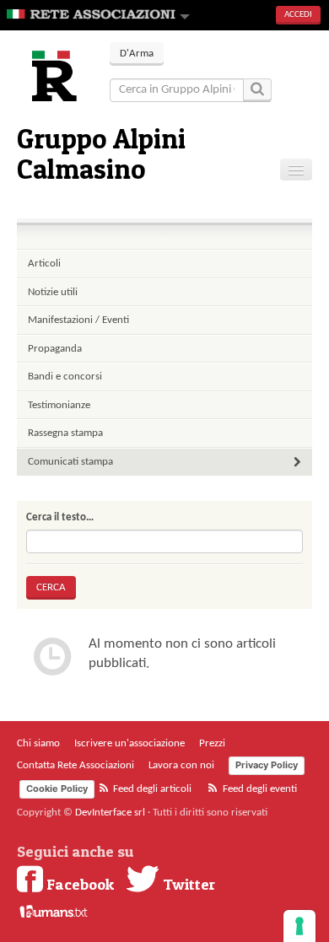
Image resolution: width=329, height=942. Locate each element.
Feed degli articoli (151, 788)
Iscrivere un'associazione (129, 743)
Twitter (187, 884)
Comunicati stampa (70, 461)
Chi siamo (38, 743)
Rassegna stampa (65, 433)
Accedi (298, 14)
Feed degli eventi (258, 788)
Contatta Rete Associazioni (75, 765)
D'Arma (137, 53)
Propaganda (55, 348)
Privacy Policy (266, 765)
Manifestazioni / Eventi (78, 320)
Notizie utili (53, 292)
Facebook (78, 884)
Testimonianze (59, 405)
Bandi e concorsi (65, 376)
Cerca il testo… (60, 517)
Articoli (44, 263)
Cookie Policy (57, 788)
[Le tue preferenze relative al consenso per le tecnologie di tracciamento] (299, 926)
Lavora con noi (181, 765)
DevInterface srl (110, 812)
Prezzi (212, 743)
